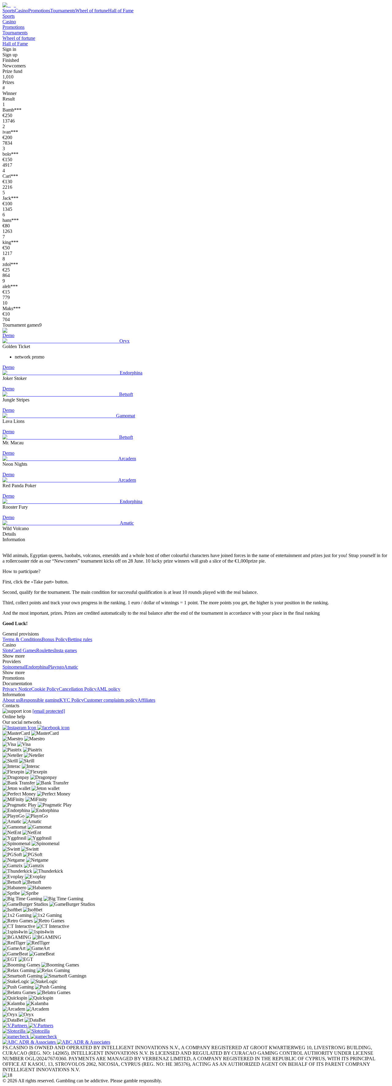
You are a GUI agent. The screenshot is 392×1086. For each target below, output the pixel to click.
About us (11, 700)
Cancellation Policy (77, 689)
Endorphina (36, 667)
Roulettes (45, 650)
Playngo (56, 667)
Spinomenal (13, 667)
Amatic (71, 667)
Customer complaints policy (111, 700)
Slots (7, 650)
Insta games (65, 650)
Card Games (24, 650)
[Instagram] (19, 727)
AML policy (108, 689)
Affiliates (146, 700)
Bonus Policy (55, 639)
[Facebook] (53, 727)
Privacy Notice (16, 689)
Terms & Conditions (22, 639)
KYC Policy (71, 700)
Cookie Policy (45, 689)
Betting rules (80, 639)
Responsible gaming (39, 700)
